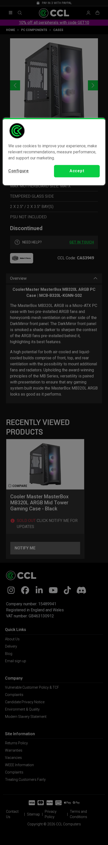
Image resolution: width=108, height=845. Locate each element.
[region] (54, 151)
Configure (18, 171)
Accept (77, 171)
